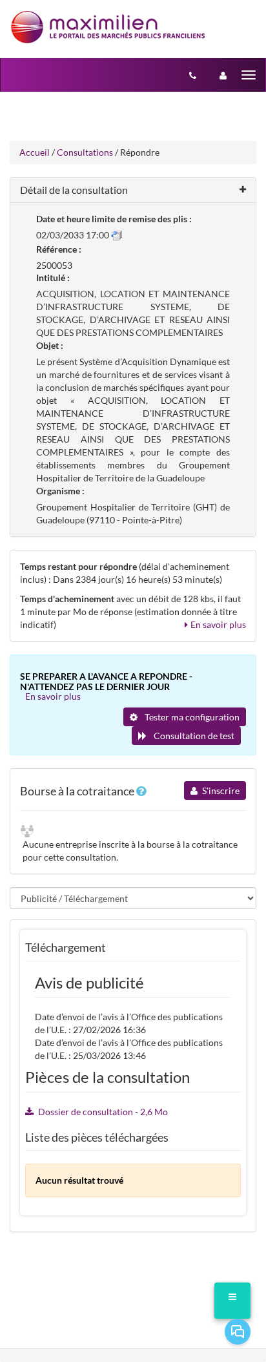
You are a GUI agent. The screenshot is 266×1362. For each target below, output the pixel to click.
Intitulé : (53, 277)
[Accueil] (108, 27)
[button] (133, 190)
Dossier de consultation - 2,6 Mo (103, 1111)
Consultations (85, 152)
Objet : (49, 345)
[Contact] (192, 75)
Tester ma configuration (191, 716)
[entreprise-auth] (223, 75)
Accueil (34, 152)
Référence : (58, 249)
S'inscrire (220, 790)
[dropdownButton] (232, 1301)
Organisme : (60, 490)
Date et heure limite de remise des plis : (114, 218)
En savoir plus (218, 624)
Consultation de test (193, 735)
